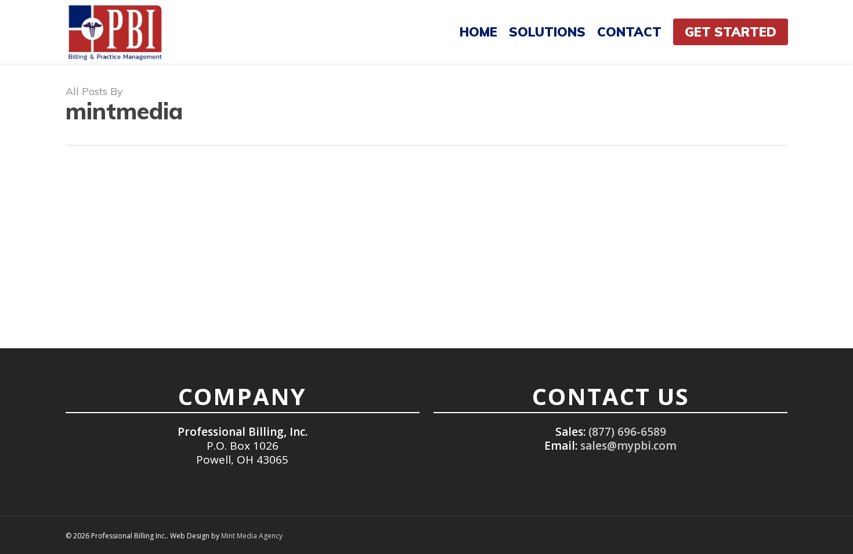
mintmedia (106, 258)
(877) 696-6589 (627, 431)
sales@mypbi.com (628, 445)
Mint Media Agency (252, 536)
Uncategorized (114, 233)
